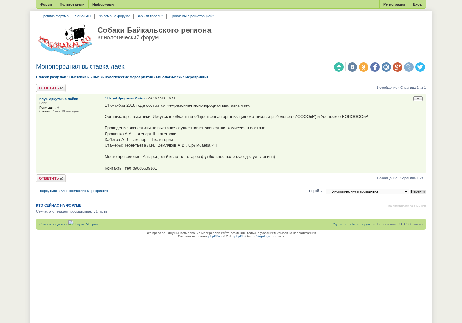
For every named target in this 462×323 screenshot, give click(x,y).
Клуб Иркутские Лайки (127, 98)
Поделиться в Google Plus (397, 67)
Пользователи (72, 4)
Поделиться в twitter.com (420, 67)
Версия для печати (339, 67)
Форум (46, 4)
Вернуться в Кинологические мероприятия (74, 191)
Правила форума (55, 16)
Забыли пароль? (150, 16)
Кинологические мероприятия (182, 77)
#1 (106, 98)
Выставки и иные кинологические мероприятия (111, 77)
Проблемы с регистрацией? (192, 16)
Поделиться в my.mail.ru (386, 67)
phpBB (239, 236)
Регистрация (394, 4)
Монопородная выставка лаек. (81, 66)
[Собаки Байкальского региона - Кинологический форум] (65, 40)
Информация (103, 4)
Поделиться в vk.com (352, 67)
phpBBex (215, 236)
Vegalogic (263, 236)
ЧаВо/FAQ (83, 16)
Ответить (43, 86)
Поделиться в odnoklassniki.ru (363, 67)
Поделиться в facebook (375, 67)
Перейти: (316, 191)
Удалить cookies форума (352, 224)
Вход (417, 4)
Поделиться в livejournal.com (409, 67)
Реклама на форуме (114, 16)
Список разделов (51, 77)
